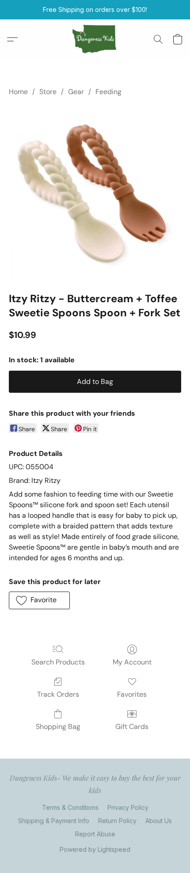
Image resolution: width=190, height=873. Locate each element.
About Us (158, 820)
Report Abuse (95, 834)
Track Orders (58, 694)
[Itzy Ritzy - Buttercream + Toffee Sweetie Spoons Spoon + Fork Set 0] (95, 192)
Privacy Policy (127, 807)
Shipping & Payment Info (53, 820)
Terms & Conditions (70, 807)
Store (48, 91)
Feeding (108, 91)
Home (18, 91)
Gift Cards (131, 726)
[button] (95, 39)
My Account (132, 662)
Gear (76, 91)
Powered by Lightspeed (95, 849)
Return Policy (117, 820)
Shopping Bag (58, 726)
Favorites (132, 694)
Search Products (58, 662)
